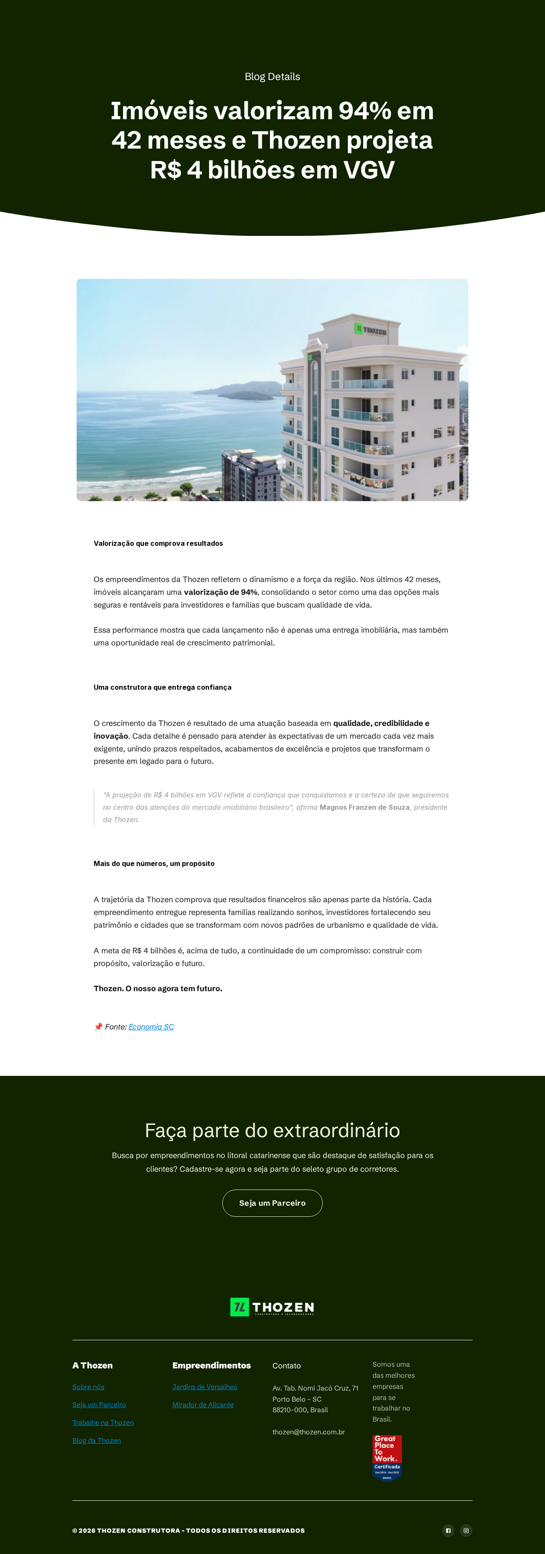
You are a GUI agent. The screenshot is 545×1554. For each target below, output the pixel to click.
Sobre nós (88, 1386)
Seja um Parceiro (99, 1404)
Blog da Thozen (96, 1440)
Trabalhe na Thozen (103, 1422)
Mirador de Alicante (203, 1404)
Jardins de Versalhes (204, 1386)
